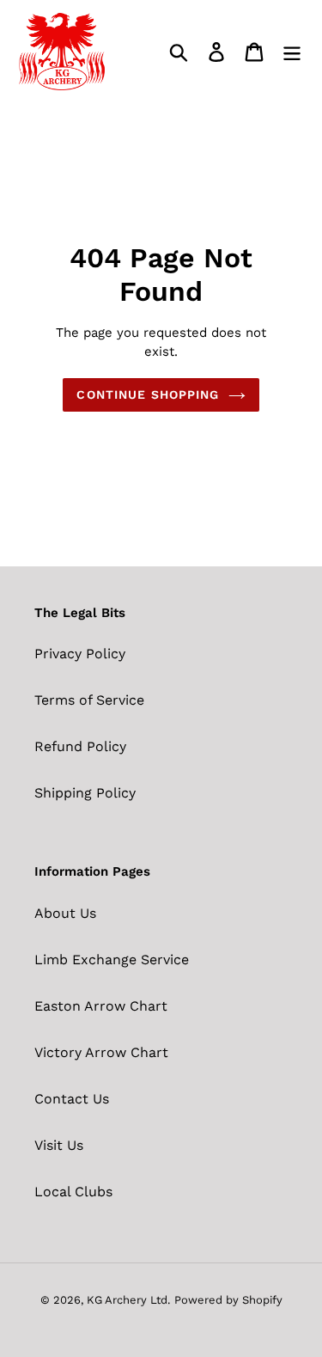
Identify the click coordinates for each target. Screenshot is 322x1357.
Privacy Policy (79, 653)
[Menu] (292, 52)
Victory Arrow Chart (101, 1052)
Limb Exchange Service (111, 959)
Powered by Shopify (228, 1299)
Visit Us (58, 1145)
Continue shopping (147, 394)
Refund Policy (80, 746)
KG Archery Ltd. (128, 1299)
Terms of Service (89, 700)
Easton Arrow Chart (100, 1006)
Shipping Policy (85, 793)
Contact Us (71, 1099)
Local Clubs (73, 1191)
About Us (65, 913)
